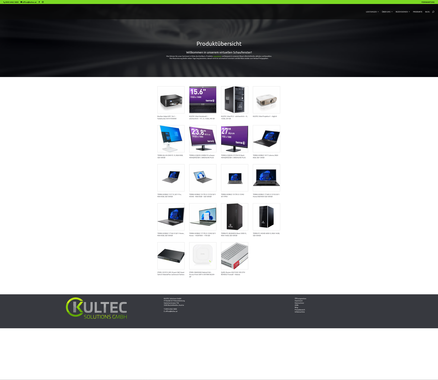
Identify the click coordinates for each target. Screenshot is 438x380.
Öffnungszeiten (300, 298)
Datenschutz (299, 303)
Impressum (299, 301)
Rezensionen (402, 12)
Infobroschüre (300, 312)
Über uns (386, 12)
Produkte (417, 12)
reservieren (217, 56)
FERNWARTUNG (428, 2)
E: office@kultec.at (170, 311)
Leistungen (371, 12)
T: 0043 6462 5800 (170, 309)
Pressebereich (300, 310)
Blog (427, 12)
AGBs (297, 305)
